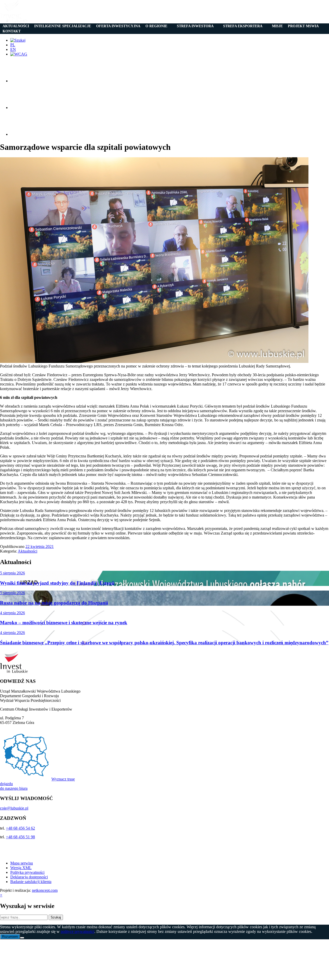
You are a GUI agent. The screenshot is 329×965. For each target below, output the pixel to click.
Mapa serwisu (21, 863)
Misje (277, 26)
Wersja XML (21, 868)
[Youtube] (23, 134)
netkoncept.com (45, 890)
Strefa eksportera (242, 26)
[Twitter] (23, 107)
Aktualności (16, 26)
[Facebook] (23, 81)
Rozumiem (10, 937)
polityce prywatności (77, 931)
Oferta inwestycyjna (118, 26)
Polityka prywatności (27, 872)
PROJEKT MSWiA (303, 26)
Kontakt (12, 31)
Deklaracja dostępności (29, 877)
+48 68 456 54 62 (20, 828)
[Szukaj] (17, 40)
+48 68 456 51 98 (20, 837)
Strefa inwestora (195, 26)
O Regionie (156, 26)
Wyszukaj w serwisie (27, 906)
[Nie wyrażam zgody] (22, 938)
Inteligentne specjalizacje (62, 26)
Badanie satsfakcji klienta (30, 881)
